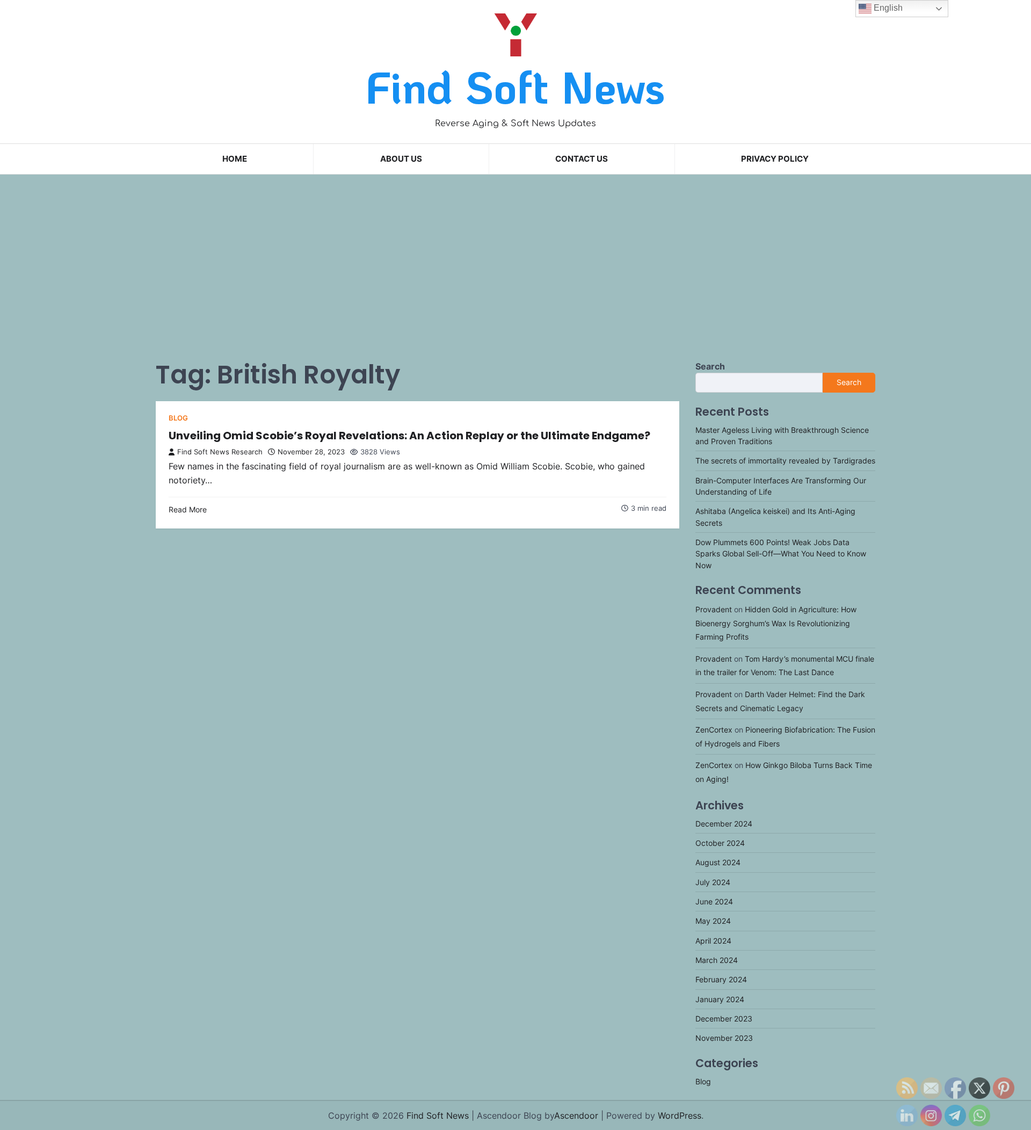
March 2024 (716, 960)
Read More (188, 509)
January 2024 (719, 999)
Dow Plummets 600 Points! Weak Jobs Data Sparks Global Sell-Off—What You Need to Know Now (780, 554)
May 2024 (713, 920)
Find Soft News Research (220, 452)
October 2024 (720, 842)
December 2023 (723, 1018)
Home (234, 159)
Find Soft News (515, 86)
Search (710, 366)
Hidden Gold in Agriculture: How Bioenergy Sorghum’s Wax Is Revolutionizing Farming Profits (775, 623)
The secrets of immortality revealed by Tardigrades (785, 460)
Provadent (713, 609)
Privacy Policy (775, 159)
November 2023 (724, 1037)
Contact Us (581, 159)
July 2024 (712, 882)
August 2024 (717, 862)
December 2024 (723, 823)
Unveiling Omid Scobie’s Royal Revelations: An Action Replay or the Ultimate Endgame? (409, 435)
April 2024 (713, 940)
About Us (401, 159)
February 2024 (721, 979)
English (887, 7)
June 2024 (714, 901)
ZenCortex (713, 729)
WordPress (679, 1115)
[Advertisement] (515, 258)
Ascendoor (576, 1115)
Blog (178, 418)
